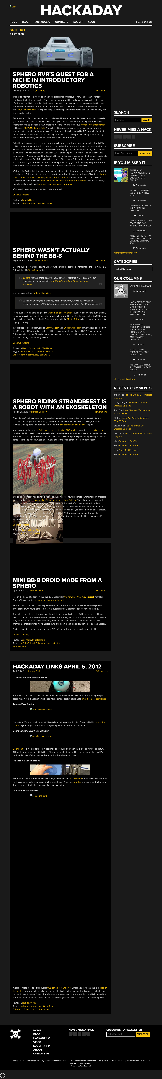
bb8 (22, 643)
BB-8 (23, 351)
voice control (43, 1009)
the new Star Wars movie (79, 597)
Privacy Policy (103, 1061)
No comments (139, 200)
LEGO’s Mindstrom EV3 (34, 128)
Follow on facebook (116, 137)
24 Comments (139, 185)
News (24, 348)
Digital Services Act (131, 1061)
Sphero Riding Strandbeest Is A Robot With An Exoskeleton (60, 404)
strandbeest (34, 533)
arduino (24, 1006)
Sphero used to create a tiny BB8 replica (58, 430)
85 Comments (139, 291)
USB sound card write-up (59, 988)
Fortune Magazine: (42, 293)
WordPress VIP (85, 1066)
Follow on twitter (120, 137)
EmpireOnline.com (72, 328)
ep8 (28, 351)
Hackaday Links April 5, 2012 (57, 666)
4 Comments (138, 344)
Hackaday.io (42, 22)
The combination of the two (73, 424)
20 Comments (139, 248)
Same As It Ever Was (140, 286)
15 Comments (101, 90)
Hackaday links (29, 1003)
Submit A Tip (41, 1045)
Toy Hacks (47, 348)
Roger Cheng (39, 90)
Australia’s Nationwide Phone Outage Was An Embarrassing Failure (140, 175)
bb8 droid (30, 643)
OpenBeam (48, 1006)
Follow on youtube (125, 137)
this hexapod (76, 778)
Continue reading (22, 194)
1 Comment (137, 319)
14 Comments (101, 412)
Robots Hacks (28, 200)
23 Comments (101, 590)
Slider (39, 530)
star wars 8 (45, 354)
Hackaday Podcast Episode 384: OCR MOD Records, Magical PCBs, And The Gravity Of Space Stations (140, 308)
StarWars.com (52, 328)
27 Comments (139, 230)
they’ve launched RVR (27, 109)
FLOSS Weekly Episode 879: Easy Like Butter (139, 352)
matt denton (48, 351)
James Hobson (41, 260)
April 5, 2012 (19, 671)
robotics (41, 203)
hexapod (33, 1006)
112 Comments (139, 374)
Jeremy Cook (34, 671)
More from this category (125, 253)
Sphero (49, 203)
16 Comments (139, 215)
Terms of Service (116, 1061)
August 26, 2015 (20, 412)
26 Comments (101, 260)
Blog (25, 22)
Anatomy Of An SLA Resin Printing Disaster (140, 208)
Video (37, 1042)
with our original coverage (60, 312)
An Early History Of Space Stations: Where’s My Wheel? (141, 223)
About (92, 22)
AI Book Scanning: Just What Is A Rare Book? (140, 367)
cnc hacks (26, 640)
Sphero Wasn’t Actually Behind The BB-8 (51, 253)
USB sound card (28, 1009)
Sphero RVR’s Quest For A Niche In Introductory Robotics (53, 80)
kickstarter (25, 203)
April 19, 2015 (19, 590)
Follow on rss (129, 137)
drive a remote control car (94, 699)
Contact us (133, 137)
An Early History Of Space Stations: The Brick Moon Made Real (141, 240)
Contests (61, 22)
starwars (22, 646)
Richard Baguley (39, 412)
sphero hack (49, 643)
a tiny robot (99, 430)
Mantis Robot (73, 319)
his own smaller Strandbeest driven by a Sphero (53, 500)
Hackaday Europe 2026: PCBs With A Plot (139, 193)
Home (13, 22)
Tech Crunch (34, 270)
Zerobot (64, 177)
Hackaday (81, 11)
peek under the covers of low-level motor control (63, 180)
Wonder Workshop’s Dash (93, 124)
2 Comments (101, 671)
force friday (36, 351)
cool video (76, 782)
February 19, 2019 (21, 90)
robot (34, 203)
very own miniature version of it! (50, 600)
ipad (40, 1006)
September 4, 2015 (22, 260)
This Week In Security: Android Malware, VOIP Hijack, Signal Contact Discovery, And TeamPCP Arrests (141, 332)
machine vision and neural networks (55, 184)
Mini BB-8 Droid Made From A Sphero (57, 583)
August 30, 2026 (144, 22)
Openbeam (18, 749)
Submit (78, 22)
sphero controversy (30, 354)
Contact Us (41, 1053)
